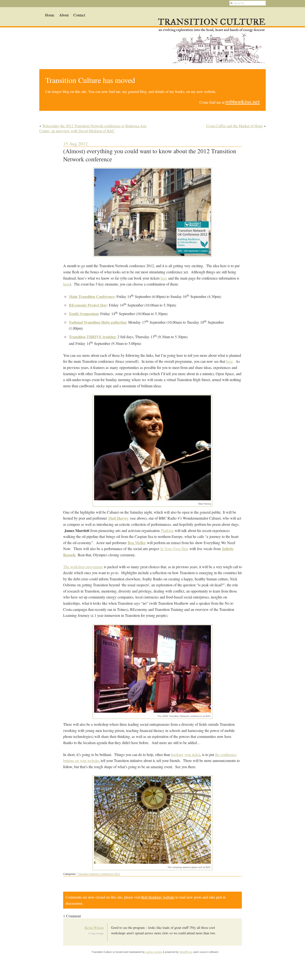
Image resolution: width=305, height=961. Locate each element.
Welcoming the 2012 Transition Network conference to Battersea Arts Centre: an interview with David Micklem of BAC (93, 128)
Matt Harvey (118, 518)
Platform (167, 530)
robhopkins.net (242, 101)
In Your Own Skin (174, 548)
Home (49, 14)
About (64, 14)
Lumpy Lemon (154, 952)
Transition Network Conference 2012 (98, 874)
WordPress (186, 952)
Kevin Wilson (94, 927)
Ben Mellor (137, 542)
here (164, 278)
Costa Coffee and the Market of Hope (234, 125)
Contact (79, 14)
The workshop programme (83, 566)
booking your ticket (185, 754)
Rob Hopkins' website (157, 897)
